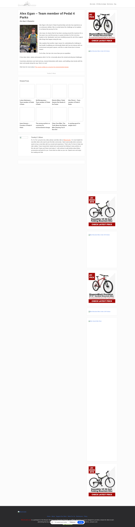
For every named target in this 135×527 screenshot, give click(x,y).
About (53, 516)
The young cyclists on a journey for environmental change (52, 67)
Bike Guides (92, 4)
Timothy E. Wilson (51, 73)
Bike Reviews (110, 4)
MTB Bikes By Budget (101, 4)
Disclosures (79, 516)
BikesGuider (67, 140)
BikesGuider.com (26, 520)
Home (49, 516)
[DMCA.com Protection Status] (68, 524)
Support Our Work (61, 516)
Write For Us (71, 516)
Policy (85, 516)
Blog (115, 4)
